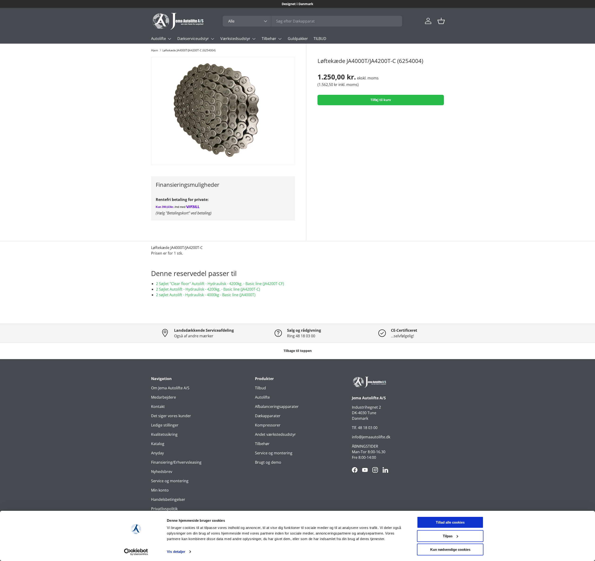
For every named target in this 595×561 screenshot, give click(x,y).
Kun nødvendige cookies (450, 549)
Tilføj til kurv (380, 100)
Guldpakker (298, 38)
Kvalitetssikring (164, 434)
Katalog (157, 443)
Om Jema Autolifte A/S (170, 387)
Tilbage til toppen (298, 350)
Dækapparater (268, 415)
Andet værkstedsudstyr (275, 434)
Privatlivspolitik (164, 508)
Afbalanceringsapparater (277, 406)
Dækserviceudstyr (193, 38)
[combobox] (312, 21)
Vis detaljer (176, 552)
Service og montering (169, 480)
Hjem (154, 50)
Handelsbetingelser (168, 499)
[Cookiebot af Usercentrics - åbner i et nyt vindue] (136, 551)
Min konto (160, 490)
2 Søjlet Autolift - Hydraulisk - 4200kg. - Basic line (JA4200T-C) (208, 289)
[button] (441, 21)
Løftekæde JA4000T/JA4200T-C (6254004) (189, 50)
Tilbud (260, 387)
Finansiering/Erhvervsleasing (176, 462)
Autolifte (158, 38)
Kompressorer (268, 425)
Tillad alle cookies (450, 522)
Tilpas (448, 536)
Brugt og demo (268, 462)
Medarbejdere (163, 397)
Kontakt (158, 406)
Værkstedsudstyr (235, 38)
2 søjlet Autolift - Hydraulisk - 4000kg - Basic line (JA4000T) (205, 294)
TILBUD (320, 38)
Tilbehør (269, 38)
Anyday (157, 453)
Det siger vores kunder (171, 415)
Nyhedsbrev (161, 471)
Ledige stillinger (164, 425)
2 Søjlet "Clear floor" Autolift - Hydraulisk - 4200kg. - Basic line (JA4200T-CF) (220, 283)
